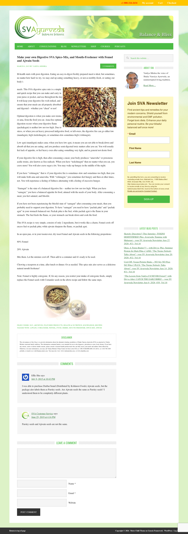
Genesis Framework (155, 530)
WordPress (168, 530)
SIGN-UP (149, 199)
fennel (52, 327)
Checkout (171, 2)
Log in (176, 530)
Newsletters (78, 46)
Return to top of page (17, 530)
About (31, 46)
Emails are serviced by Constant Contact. (142, 191)
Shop (93, 46)
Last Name (135, 162)
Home (20, 46)
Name (71, 483)
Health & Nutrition (72, 325)
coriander (43, 327)
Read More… (149, 85)
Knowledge (88, 325)
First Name (135, 148)
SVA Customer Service (42, 413)
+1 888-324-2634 (129, 2)
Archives (38, 325)
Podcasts (120, 46)
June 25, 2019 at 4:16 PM (43, 417)
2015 (31, 325)
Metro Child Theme (137, 530)
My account (147, 2)
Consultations (48, 46)
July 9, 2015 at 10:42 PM (43, 378)
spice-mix (90, 327)
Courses (105, 46)
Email (71, 493)
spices (99, 327)
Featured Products (53, 325)
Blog (64, 46)
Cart (160, 2)
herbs (65, 327)
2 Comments (108, 66)
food (59, 327)
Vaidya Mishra (40, 66)
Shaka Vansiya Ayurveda (94, 27)
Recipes (98, 325)
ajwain (33, 327)
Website (72, 502)
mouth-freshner (77, 327)
